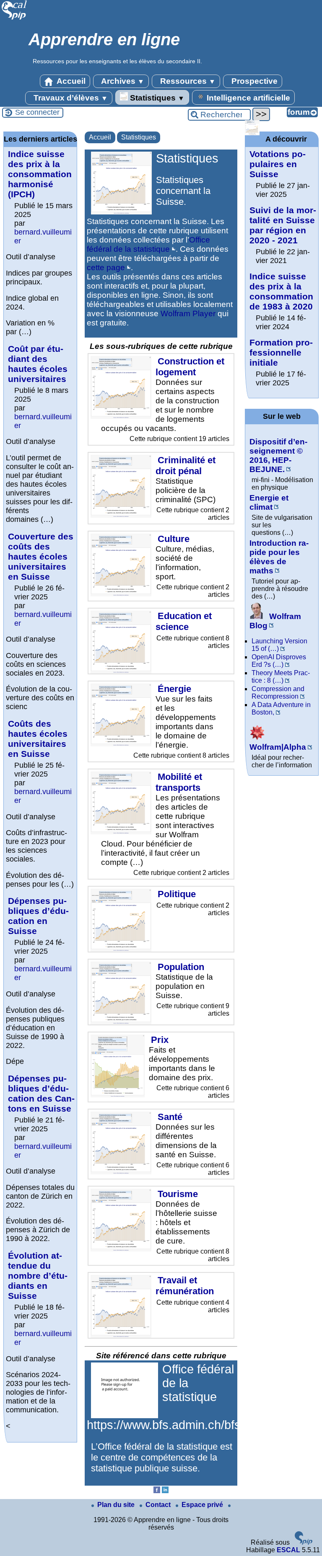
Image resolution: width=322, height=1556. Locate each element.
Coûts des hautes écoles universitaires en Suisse (38, 739)
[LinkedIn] (165, 1490)
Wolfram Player (188, 313)
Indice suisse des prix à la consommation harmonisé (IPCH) (40, 174)
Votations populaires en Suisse (277, 164)
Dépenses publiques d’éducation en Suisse (38, 916)
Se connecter (37, 112)
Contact (158, 1504)
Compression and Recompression (278, 692)
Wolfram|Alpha (277, 747)
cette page (106, 267)
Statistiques (156, 97)
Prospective (253, 81)
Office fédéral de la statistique (148, 244)
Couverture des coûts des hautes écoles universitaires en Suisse (40, 556)
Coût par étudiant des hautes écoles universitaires (38, 364)
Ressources (187, 81)
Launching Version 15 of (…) (279, 644)
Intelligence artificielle (247, 97)
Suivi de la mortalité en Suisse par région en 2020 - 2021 (282, 225)
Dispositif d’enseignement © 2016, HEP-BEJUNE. (278, 455)
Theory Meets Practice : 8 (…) (281, 676)
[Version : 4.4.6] (303, 1542)
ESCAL (288, 1549)
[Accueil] (14, 18)
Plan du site (116, 1504)
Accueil (70, 81)
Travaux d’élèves (69, 97)
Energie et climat (268, 502)
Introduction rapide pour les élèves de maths (279, 557)
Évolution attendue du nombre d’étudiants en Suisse (38, 1276)
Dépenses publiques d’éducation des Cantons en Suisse (41, 1093)
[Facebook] (156, 1490)
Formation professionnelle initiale (281, 352)
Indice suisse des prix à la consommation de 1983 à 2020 (281, 291)
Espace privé (203, 1504)
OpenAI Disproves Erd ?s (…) (279, 660)
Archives (121, 81)
